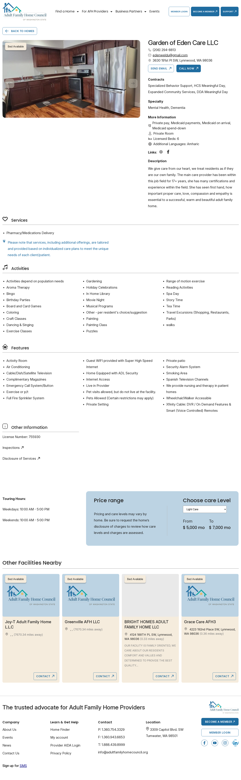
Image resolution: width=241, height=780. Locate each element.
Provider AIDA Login (65, 745)
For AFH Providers (95, 11)
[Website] (161, 152)
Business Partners (129, 11)
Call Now (187, 68)
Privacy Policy (60, 753)
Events (155, 11)
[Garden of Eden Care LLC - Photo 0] (71, 79)
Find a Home (65, 11)
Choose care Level (207, 500)
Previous (9, 83)
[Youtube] (214, 743)
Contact (43, 676)
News (6, 745)
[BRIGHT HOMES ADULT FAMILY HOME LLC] (150, 595)
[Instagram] (225, 743)
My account (59, 737)
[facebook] (168, 152)
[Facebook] (204, 743)
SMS (23, 766)
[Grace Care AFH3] (210, 595)
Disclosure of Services (19, 459)
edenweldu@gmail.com (170, 55)
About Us (9, 730)
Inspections (11, 448)
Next (133, 83)
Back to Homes (22, 31)
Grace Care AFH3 (200, 621)
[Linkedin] (235, 743)
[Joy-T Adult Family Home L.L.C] (31, 595)
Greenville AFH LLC (82, 621)
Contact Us (10, 753)
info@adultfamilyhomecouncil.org (123, 752)
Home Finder (60, 730)
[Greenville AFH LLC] (90, 595)
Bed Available (16, 579)
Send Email (159, 68)
